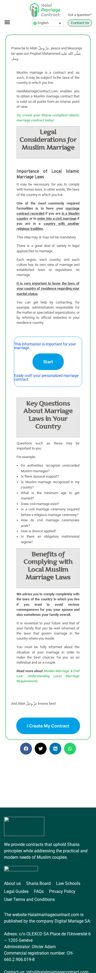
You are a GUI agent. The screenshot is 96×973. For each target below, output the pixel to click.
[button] (7, 22)
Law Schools (68, 883)
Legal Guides (16, 891)
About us (12, 883)
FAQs (39, 891)
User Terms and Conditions (29, 899)
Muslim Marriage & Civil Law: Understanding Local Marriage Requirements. (48, 676)
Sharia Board (38, 883)
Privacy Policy (62, 891)
